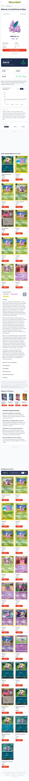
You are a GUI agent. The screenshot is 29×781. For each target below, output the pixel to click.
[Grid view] (22, 473)
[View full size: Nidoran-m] (14, 24)
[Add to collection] (12, 180)
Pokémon (3, 6)
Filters (4, 472)
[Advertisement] (14, 140)
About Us (8, 775)
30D (18, 88)
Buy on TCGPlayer (15, 50)
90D (22, 88)
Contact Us (13, 775)
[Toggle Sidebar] (2, 2)
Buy (6, 180)
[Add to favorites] (10, 180)
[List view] (25, 473)
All (25, 88)
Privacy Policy (20, 775)
